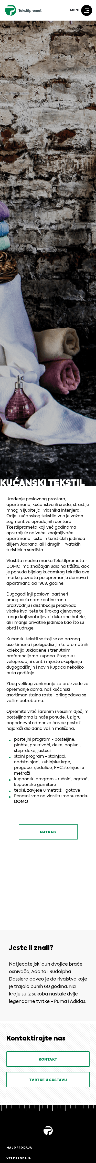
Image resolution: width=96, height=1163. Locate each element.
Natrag (48, 832)
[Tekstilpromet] (48, 1135)
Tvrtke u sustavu (48, 1080)
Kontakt (48, 1059)
